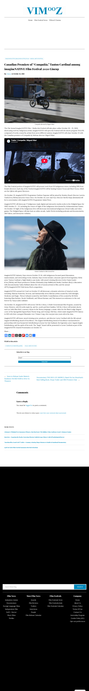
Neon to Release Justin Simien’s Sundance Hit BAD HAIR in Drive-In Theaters (17, 378)
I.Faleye (9, 74)
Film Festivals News (55, 600)
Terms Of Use (77, 609)
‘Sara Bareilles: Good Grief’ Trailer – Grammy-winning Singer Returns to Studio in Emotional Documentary (35, 442)
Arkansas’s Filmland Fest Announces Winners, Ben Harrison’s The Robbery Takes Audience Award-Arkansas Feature (37, 432)
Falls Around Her (31, 346)
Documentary (11, 603)
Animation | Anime (11, 600)
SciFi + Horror (11, 612)
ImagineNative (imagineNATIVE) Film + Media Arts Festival (24, 58)
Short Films (11, 615)
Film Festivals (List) (55, 603)
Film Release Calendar (33, 615)
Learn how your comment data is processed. (53, 413)
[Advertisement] (45, 35)
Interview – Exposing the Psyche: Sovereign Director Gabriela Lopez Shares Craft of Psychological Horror (34, 437)
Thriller (11, 618)
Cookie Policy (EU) (77, 618)
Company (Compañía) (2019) (13, 346)
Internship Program (77, 615)
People (33, 612)
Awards (33, 600)
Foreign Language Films (11, 606)
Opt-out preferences (77, 621)
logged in (29, 405)
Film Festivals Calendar (55, 606)
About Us (77, 603)
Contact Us (78, 612)
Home (30, 20)
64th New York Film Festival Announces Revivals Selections (21, 447)
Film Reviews (33, 603)
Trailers (33, 606)
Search (80, 587)
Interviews (33, 609)
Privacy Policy (77, 606)
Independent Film (11, 609)
